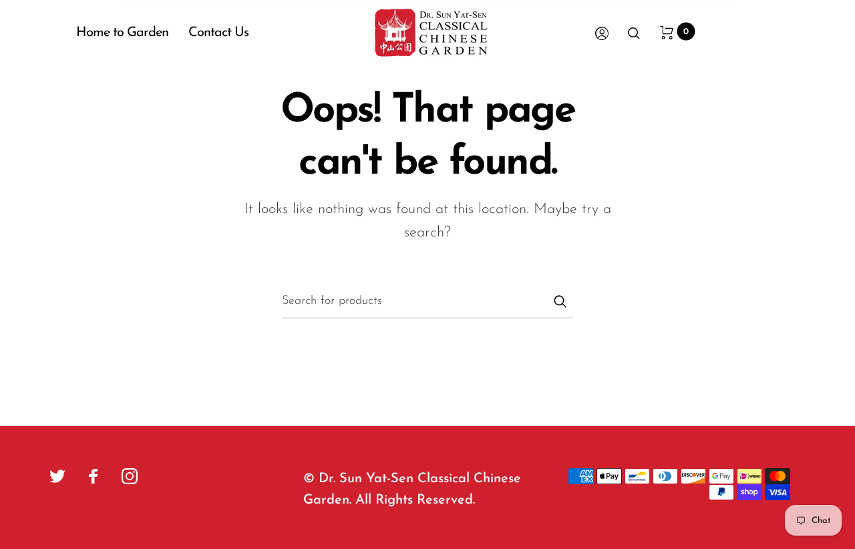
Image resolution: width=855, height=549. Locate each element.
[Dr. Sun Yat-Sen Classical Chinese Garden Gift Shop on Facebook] (94, 476)
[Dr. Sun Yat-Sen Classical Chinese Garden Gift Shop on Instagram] (130, 476)
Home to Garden (122, 32)
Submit (559, 301)
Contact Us (218, 32)
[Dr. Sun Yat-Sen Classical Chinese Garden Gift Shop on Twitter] (57, 476)
